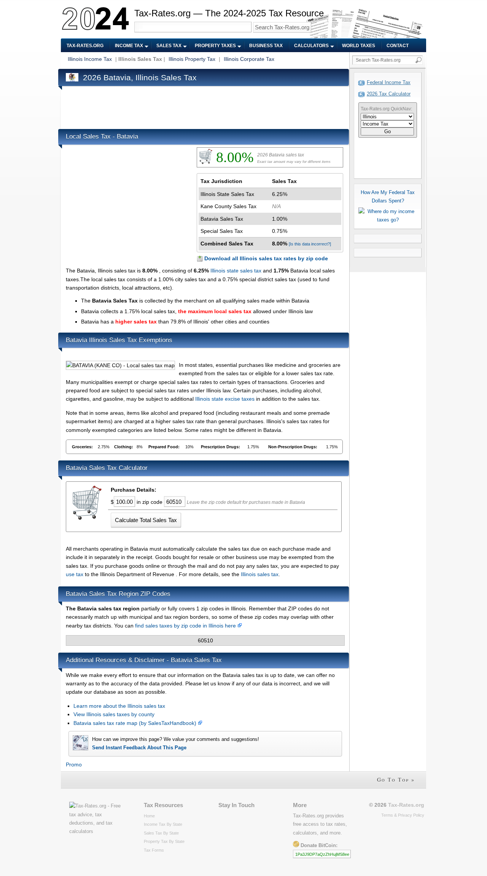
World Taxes (358, 45)
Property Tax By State (164, 841)
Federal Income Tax (389, 82)
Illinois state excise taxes (225, 399)
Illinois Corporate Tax (249, 59)
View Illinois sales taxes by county (113, 714)
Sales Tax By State (161, 833)
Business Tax (266, 45)
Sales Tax (168, 45)
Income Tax (129, 45)
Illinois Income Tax (90, 59)
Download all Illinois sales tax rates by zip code (266, 258)
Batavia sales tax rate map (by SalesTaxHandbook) (135, 723)
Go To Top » (396, 779)
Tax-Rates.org (85, 45)
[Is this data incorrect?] (310, 244)
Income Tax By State (163, 824)
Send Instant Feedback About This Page (139, 747)
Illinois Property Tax (192, 59)
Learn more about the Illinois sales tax (119, 706)
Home (149, 816)
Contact (398, 45)
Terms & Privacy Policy (402, 815)
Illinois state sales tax (235, 271)
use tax (74, 574)
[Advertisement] (204, 106)
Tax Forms (154, 850)
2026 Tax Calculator (389, 94)
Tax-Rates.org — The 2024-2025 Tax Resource (229, 13)
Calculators (311, 45)
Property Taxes (215, 45)
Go (387, 131)
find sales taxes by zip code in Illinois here (186, 626)
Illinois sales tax (260, 574)
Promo (74, 764)
